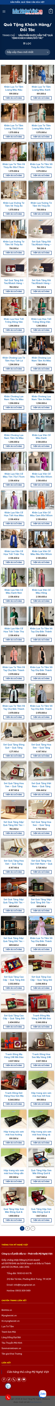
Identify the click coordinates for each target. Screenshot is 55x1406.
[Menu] (4, 11)
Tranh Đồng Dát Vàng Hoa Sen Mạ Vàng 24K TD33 (14, 1096)
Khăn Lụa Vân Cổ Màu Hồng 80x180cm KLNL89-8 (41, 593)
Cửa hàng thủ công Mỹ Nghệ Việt (28, 1372)
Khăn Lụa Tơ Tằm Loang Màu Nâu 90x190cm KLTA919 (13, 89)
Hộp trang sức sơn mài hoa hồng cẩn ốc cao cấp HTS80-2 (14, 1173)
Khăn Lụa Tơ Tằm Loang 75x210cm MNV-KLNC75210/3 (13, 128)
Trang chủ (8, 35)
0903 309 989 (23, 1290)
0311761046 (10, 1263)
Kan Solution (36, 1402)
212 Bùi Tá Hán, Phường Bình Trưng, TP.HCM (29, 1279)
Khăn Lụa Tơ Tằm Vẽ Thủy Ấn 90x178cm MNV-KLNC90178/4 (41, 167)
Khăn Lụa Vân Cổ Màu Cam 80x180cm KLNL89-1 (41, 515)
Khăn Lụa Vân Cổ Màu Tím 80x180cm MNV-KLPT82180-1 (41, 477)
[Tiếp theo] (33, 1228)
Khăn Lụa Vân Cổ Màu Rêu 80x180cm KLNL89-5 (41, 554)
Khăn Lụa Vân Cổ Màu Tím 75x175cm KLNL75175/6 (14, 477)
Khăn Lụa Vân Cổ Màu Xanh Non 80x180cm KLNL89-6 (13, 593)
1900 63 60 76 (24, 1273)
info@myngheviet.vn (24, 1285)
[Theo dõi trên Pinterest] (19, 1379)
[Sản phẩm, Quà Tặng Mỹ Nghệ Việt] (27, 11)
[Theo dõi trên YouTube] (24, 1379)
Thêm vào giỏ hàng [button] (14, 98)
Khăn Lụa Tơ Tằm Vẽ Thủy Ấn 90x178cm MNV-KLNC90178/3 (14, 167)
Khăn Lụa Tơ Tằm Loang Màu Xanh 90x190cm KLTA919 (41, 89)
